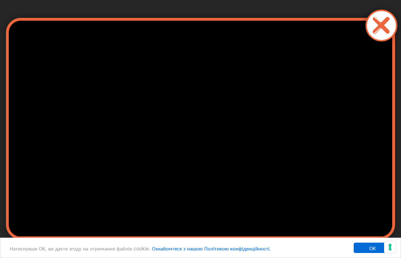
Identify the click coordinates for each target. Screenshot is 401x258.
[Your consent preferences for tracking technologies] (390, 247)
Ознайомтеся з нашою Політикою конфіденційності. (211, 248)
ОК (372, 248)
